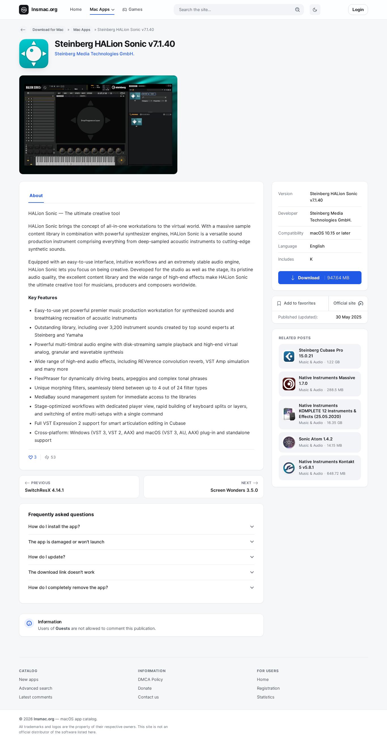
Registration (268, 688)
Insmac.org (44, 719)
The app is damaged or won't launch (66, 541)
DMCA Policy (150, 679)
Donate (145, 688)
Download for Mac (48, 30)
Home (76, 9)
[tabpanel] (141, 327)
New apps (29, 679)
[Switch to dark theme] (315, 9)
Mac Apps (100, 9)
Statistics (266, 697)
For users (268, 671)
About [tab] (36, 195)
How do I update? (46, 557)
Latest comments (35, 697)
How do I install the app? (54, 526)
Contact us (148, 697)
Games (136, 9)
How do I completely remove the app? (68, 587)
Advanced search (35, 688)
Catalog (28, 671)
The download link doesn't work (61, 572)
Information (152, 671)
